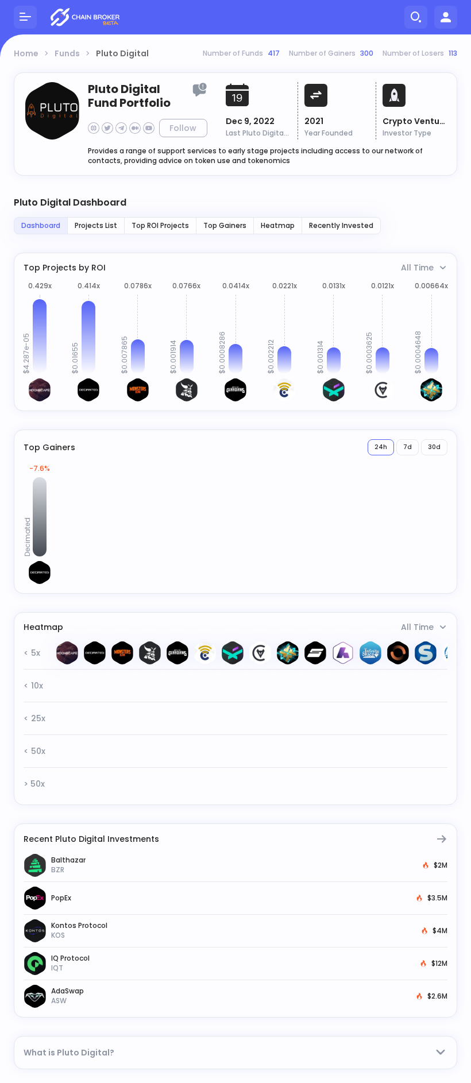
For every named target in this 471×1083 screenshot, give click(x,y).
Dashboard (40, 225)
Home (26, 53)
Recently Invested (341, 225)
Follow (182, 128)
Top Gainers (224, 225)
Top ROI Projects (160, 225)
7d (407, 447)
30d (434, 447)
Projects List (96, 225)
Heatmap (278, 225)
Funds (67, 53)
